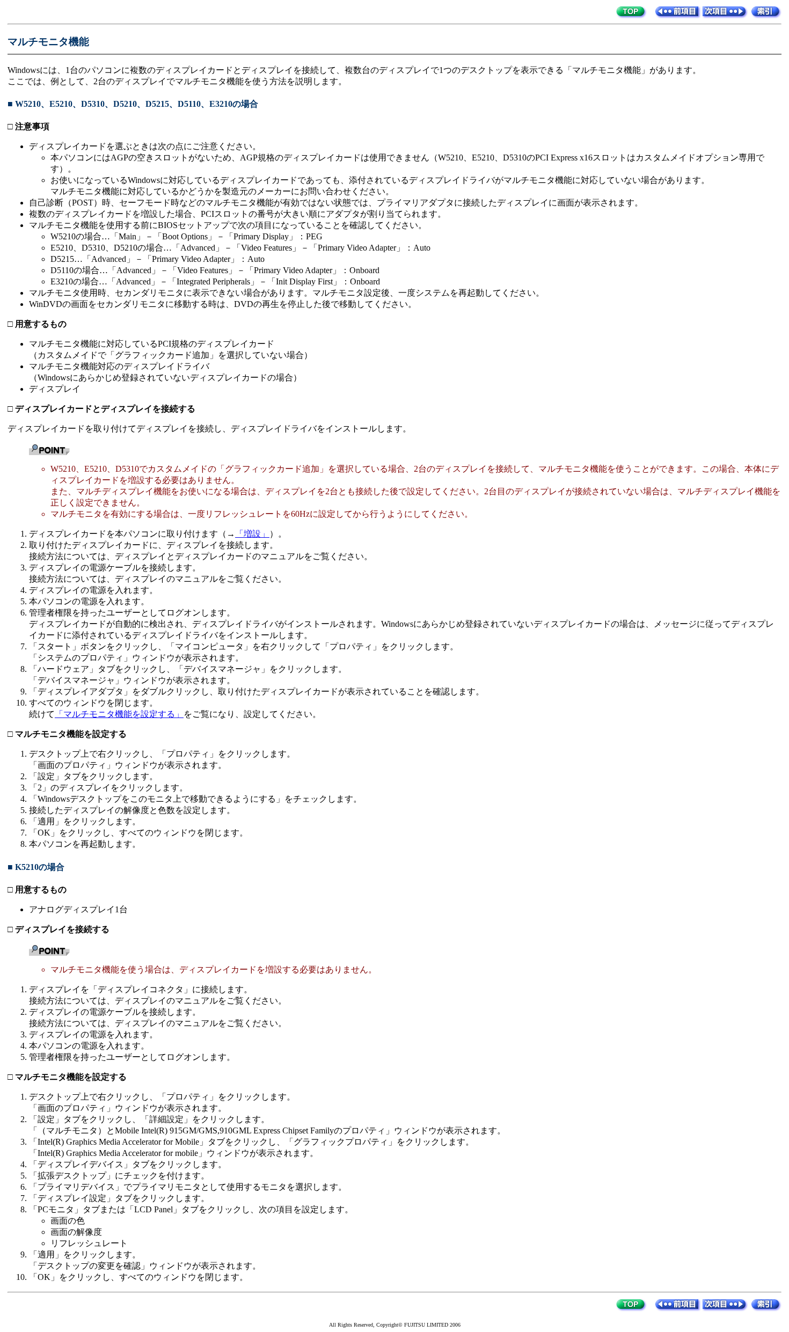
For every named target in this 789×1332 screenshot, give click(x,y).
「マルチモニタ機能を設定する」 (119, 714)
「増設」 (252, 533)
